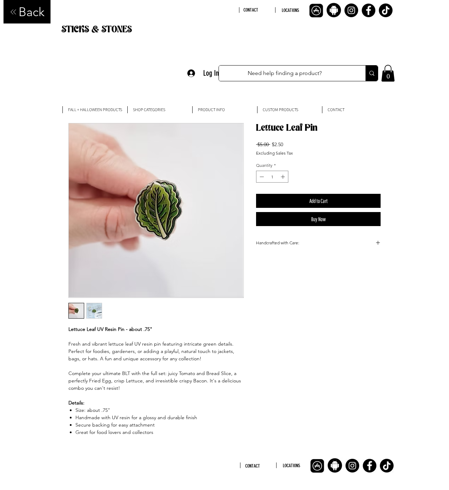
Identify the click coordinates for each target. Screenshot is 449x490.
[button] (388, 73)
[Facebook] (368, 10)
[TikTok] (386, 10)
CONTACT (250, 10)
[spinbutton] (272, 176)
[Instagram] (351, 10)
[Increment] (283, 176)
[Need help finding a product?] (372, 73)
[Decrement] (261, 176)
